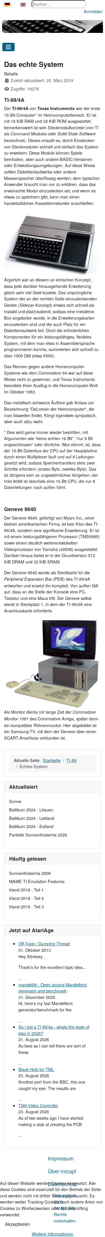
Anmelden (93, 11)
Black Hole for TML (36, 1069)
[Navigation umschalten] (8, 47)
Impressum (61, 1158)
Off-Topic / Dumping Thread (44, 943)
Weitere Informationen (52, 1234)
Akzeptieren (17, 1224)
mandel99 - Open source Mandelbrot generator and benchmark (52, 987)
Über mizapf (62, 1171)
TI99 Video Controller (38, 1105)
